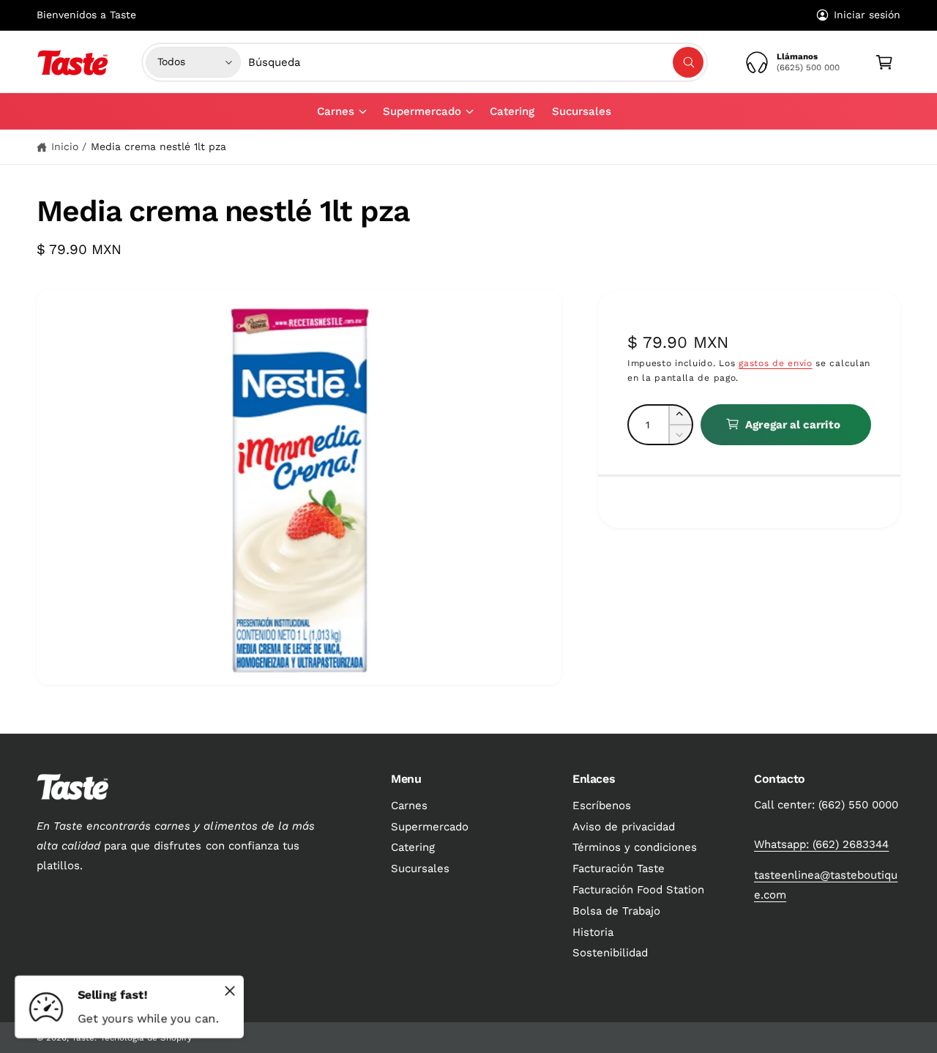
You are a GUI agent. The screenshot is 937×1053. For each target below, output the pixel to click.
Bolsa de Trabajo (616, 911)
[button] (341, 111)
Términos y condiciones (634, 847)
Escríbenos (601, 805)
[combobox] (475, 62)
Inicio (64, 146)
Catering (413, 847)
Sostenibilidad (610, 952)
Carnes (335, 111)
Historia (592, 932)
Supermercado (422, 111)
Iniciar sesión (867, 15)
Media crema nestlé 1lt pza (158, 146)
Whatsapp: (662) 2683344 (821, 844)
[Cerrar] (229, 990)
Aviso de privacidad (623, 826)
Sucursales (420, 868)
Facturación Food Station (638, 889)
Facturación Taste (618, 868)
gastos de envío (776, 362)
